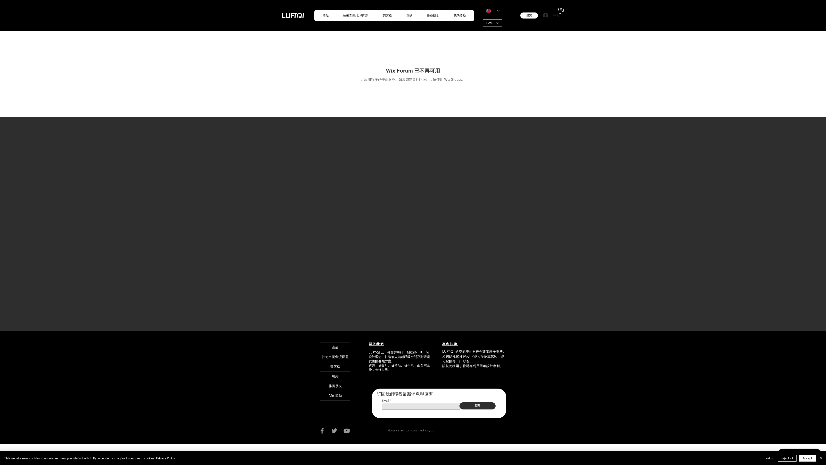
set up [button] (770, 458)
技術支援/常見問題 (335, 357)
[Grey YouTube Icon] (346, 430)
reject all (787, 458)
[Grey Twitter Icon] (334, 430)
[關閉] (820, 458)
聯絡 (335, 376)
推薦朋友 (335, 386)
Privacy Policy (165, 458)
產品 (335, 347)
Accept (807, 458)
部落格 (335, 366)
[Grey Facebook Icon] (322, 430)
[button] (325, 15)
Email (385, 400)
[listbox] (492, 23)
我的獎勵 (335, 395)
